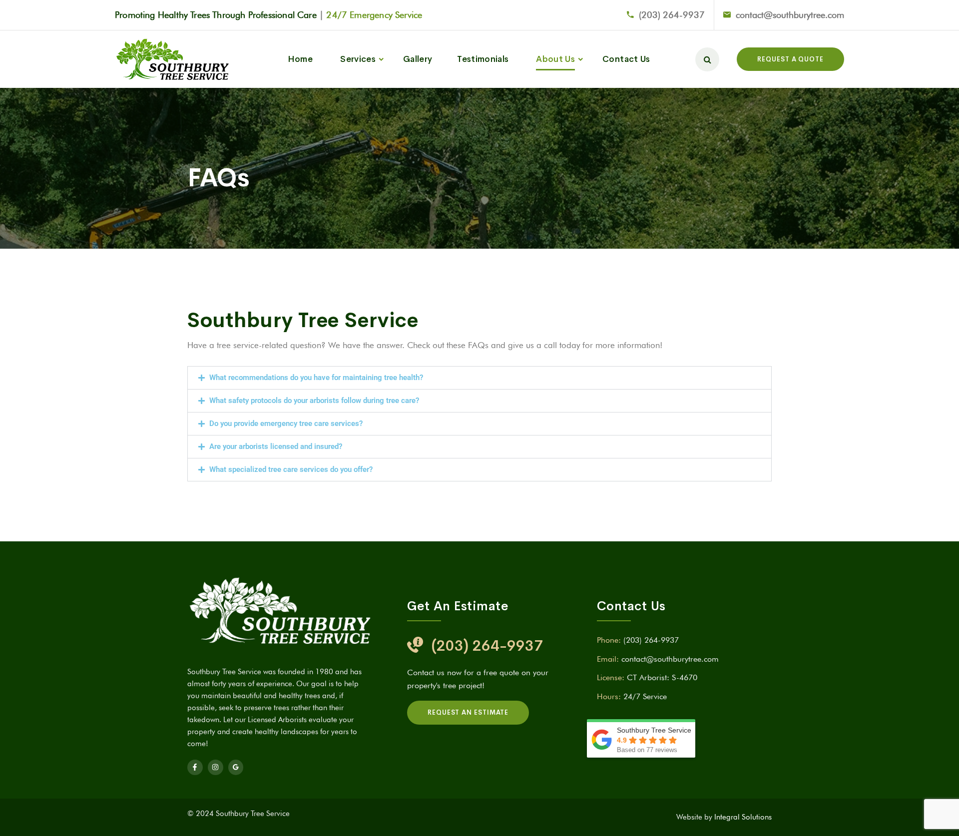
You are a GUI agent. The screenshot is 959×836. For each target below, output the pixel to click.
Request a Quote (790, 59)
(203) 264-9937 (672, 14)
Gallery (417, 59)
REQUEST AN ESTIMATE (468, 712)
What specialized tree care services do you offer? (291, 469)
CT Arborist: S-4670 (662, 677)
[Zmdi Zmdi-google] (236, 767)
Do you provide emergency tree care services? (286, 423)
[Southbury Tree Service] (172, 59)
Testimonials (482, 59)
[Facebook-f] (195, 767)
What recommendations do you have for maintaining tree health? (316, 377)
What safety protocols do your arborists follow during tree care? (314, 400)
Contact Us (626, 59)
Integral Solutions (743, 817)
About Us (555, 59)
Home (300, 59)
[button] (479, 378)
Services (358, 59)
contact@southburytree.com (790, 14)
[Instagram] (215, 767)
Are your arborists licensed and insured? (275, 446)
